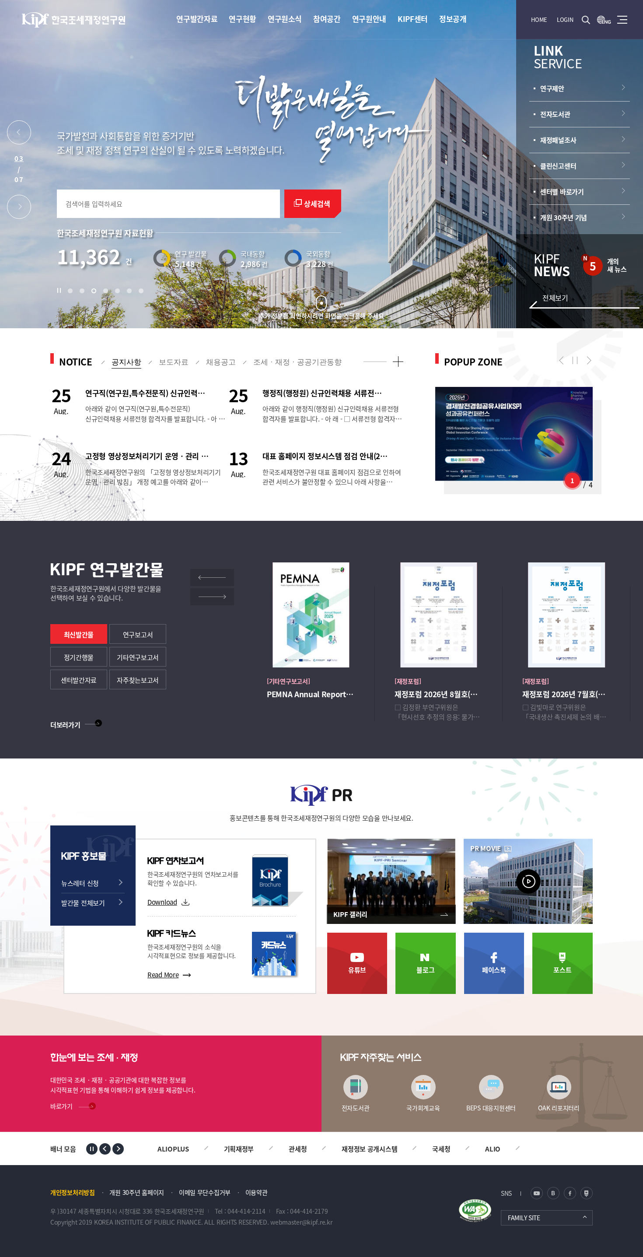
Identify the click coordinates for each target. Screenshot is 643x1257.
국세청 (375, 1148)
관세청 (232, 1148)
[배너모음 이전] (105, 1149)
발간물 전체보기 (83, 902)
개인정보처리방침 (72, 1192)
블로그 (425, 969)
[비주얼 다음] (19, 209)
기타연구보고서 (138, 657)
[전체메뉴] (622, 19)
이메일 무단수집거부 (205, 1192)
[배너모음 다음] (118, 1149)
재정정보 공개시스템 (303, 1148)
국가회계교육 (423, 1107)
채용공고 (221, 362)
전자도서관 (356, 1107)
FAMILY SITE (524, 1217)
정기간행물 (79, 657)
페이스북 (494, 969)
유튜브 (357, 969)
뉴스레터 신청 (80, 883)
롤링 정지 (575, 360)
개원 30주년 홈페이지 (136, 1192)
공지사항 (126, 362)
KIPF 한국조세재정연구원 (74, 20)
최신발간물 (79, 634)
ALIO (426, 1148)
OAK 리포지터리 (558, 1107)
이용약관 (256, 1192)
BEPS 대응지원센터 (491, 1107)
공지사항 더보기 (398, 361)
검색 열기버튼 (586, 19)
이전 (563, 360)
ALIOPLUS (485, 1148)
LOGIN (565, 19)
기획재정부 (172, 1148)
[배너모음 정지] (92, 1149)
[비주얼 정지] (61, 290)
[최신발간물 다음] (212, 596)
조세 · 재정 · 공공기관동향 (297, 362)
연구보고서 (138, 634)
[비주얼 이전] (19, 135)
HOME (539, 19)
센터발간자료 (79, 680)
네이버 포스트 (586, 1193)
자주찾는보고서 (138, 680)
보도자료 (174, 362)
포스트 (562, 969)
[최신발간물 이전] (212, 577)
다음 (587, 360)
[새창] (604, 19)
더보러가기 (65, 724)
